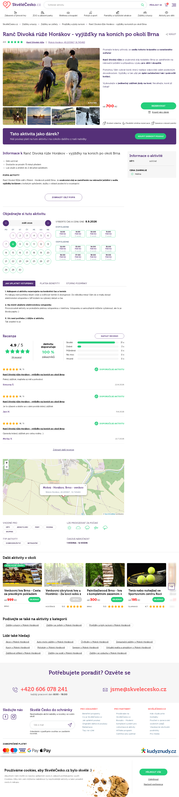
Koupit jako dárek (160, 112)
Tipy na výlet (88, 730)
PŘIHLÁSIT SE (155, 5)
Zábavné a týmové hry (15, 15)
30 (20, 270)
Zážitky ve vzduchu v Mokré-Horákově (108, 653)
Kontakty (154, 717)
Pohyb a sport (90, 15)
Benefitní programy (91, 714)
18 (34, 253)
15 (13, 253)
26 (41, 261)
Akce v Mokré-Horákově (17, 642)
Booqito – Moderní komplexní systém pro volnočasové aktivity (126, 723)
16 (20, 253)
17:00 (78, 257)
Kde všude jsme (157, 714)
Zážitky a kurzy (145, 15)
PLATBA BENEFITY (50, 283)
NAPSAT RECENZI (109, 336)
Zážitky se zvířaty (49, 24)
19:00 (108, 257)
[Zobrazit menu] (173, 4)
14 (6, 253)
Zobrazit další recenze (63, 450)
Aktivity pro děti (166, 15)
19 (41, 253)
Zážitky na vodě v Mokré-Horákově (65, 653)
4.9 (4, 42)
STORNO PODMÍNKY (76, 283)
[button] (85, 485)
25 (34, 261)
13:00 (78, 249)
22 (13, 261)
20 (48, 253)
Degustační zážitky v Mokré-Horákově (134, 642)
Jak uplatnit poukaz (91, 720)
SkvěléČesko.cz (10, 24)
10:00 (93, 234)
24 (27, 261)
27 (48, 261)
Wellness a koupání (68, 15)
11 (34, 244)
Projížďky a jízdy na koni (73, 24)
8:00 (62, 234)
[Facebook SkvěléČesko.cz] (5, 716)
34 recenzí (17, 357)
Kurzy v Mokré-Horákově (18, 647)
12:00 (62, 249)
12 (41, 244)
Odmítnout (153, 779)
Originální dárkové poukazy (94, 724)
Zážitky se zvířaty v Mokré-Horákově (64, 625)
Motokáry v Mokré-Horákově (51, 647)
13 (48, 244)
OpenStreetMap (110, 514)
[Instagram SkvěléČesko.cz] (13, 716)
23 (20, 261)
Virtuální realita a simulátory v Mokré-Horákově (128, 647)
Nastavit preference (153, 784)
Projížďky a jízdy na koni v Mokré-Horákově (109, 625)
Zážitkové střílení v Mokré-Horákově (23, 653)
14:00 (93, 249)
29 (13, 270)
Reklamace (87, 727)
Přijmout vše (153, 772)
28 (6, 270)
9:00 (78, 234)
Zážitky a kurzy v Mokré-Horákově (22, 625)
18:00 (93, 257)
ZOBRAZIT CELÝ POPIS (63, 197)
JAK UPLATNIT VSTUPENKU (19, 283)
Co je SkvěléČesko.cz (92, 717)
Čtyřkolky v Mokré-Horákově (95, 642)
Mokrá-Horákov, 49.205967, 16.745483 (66, 42)
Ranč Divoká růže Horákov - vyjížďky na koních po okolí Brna (118, 24)
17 (27, 253)
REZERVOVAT (158, 106)
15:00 (108, 249)
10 (27, 244)
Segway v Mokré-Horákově (85, 647)
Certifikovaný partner (126, 734)
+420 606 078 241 (44, 689)
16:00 (62, 257)
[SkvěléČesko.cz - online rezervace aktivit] (22, 5)
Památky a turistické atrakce (117, 15)
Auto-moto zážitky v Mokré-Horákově (55, 642)
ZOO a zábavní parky (43, 15)
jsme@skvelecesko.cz (138, 689)
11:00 (108, 234)
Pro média (154, 734)
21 (6, 261)
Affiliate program (124, 730)
